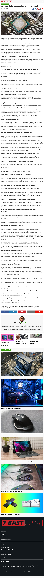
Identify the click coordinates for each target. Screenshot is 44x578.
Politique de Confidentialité (7, 549)
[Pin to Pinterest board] (38, 9)
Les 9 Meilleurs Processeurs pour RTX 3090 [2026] (7, 344)
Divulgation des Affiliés (6, 554)
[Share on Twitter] (36, 9)
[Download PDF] (42, 9)
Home (2, 534)
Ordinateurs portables (6, 539)
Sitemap (3, 557)
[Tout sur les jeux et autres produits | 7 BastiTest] (6, 1)
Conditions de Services (6, 552)
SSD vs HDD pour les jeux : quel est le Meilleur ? (35, 341)
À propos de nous (5, 547)
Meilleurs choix (4, 536)
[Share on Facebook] (33, 9)
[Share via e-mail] (40, 9)
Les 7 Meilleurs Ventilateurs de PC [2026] (20, 343)
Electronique (4, 4)
